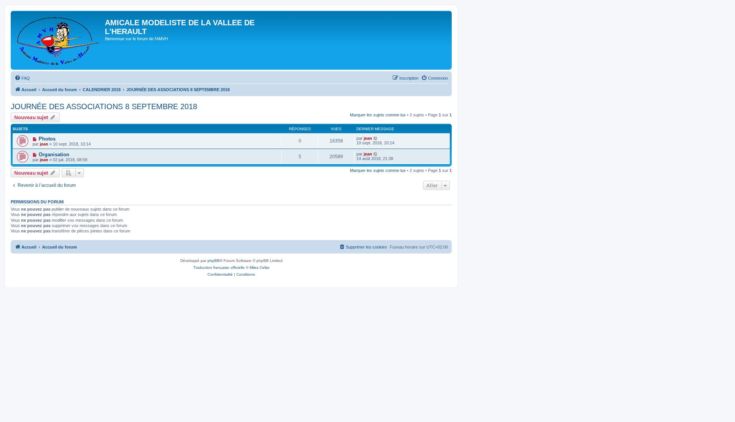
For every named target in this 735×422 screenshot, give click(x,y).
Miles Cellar (260, 267)
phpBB (213, 260)
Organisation (54, 154)
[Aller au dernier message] (375, 138)
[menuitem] (22, 78)
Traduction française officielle (219, 267)
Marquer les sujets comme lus (378, 115)
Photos (47, 139)
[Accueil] (59, 40)
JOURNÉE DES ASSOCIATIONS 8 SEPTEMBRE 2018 (104, 106)
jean (44, 144)
